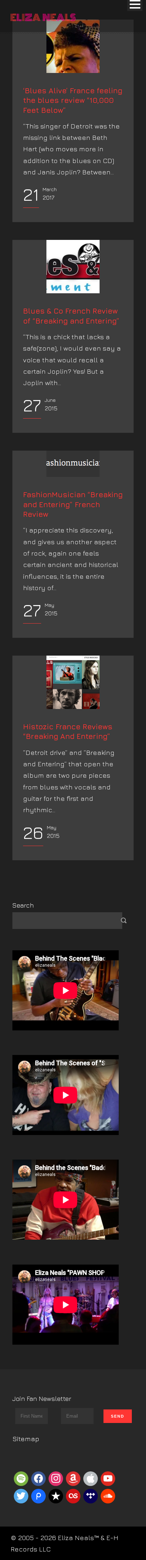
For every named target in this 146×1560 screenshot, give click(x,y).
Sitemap (25, 1439)
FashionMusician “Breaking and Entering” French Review (73, 504)
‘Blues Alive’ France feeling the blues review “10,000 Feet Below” (72, 100)
